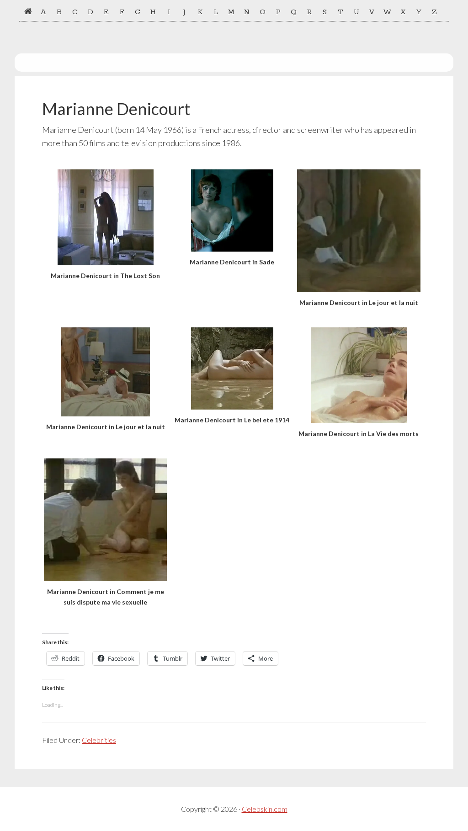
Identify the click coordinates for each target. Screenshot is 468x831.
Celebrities (99, 740)
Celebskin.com (264, 809)
